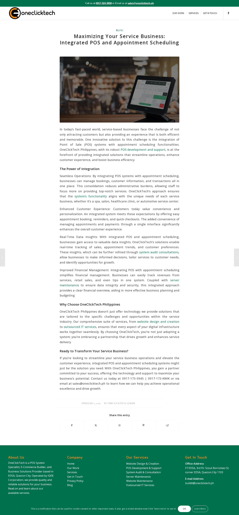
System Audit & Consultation (143, 472)
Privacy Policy (75, 481)
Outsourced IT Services (140, 485)
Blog (119, 30)
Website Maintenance (139, 481)
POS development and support (142, 149)
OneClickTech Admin (121, 403)
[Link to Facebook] (228, 13)
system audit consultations (158, 252)
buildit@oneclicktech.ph (199, 483)
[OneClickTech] (32, 13)
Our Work (73, 468)
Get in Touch (75, 476)
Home (70, 463)
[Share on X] (96, 425)
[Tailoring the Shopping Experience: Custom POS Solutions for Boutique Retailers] (2, 257)
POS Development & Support (143, 468)
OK (184, 508)
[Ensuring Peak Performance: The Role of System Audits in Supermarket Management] (236, 257)
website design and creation (157, 321)
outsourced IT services (79, 327)
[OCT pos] (119, 89)
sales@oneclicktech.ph (141, 3)
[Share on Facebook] (72, 425)
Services (72, 472)
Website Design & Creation (142, 463)
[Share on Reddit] (167, 425)
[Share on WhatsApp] (120, 425)
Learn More (200, 508)
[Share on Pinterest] (143, 425)
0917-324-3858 (104, 3)
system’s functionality (90, 196)
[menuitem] (178, 13)
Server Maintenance (138, 476)
